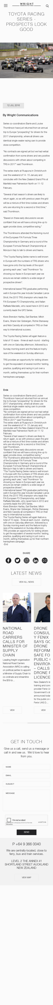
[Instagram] (22, 956)
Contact (26, 944)
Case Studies (26, 933)
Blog (26, 939)
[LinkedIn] (31, 956)
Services (26, 911)
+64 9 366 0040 (28, 844)
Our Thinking (26, 928)
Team (26, 916)
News (26, 922)
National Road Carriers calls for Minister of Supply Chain (15, 642)
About (26, 905)
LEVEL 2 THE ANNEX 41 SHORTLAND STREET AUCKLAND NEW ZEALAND (26, 864)
